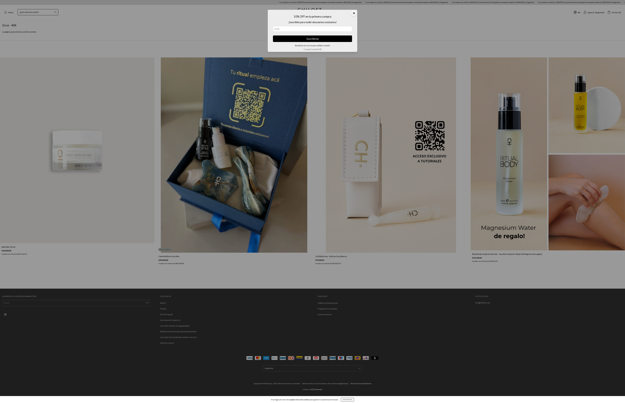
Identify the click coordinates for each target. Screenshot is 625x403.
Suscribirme (312, 38)
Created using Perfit (313, 49)
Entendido (347, 399)
